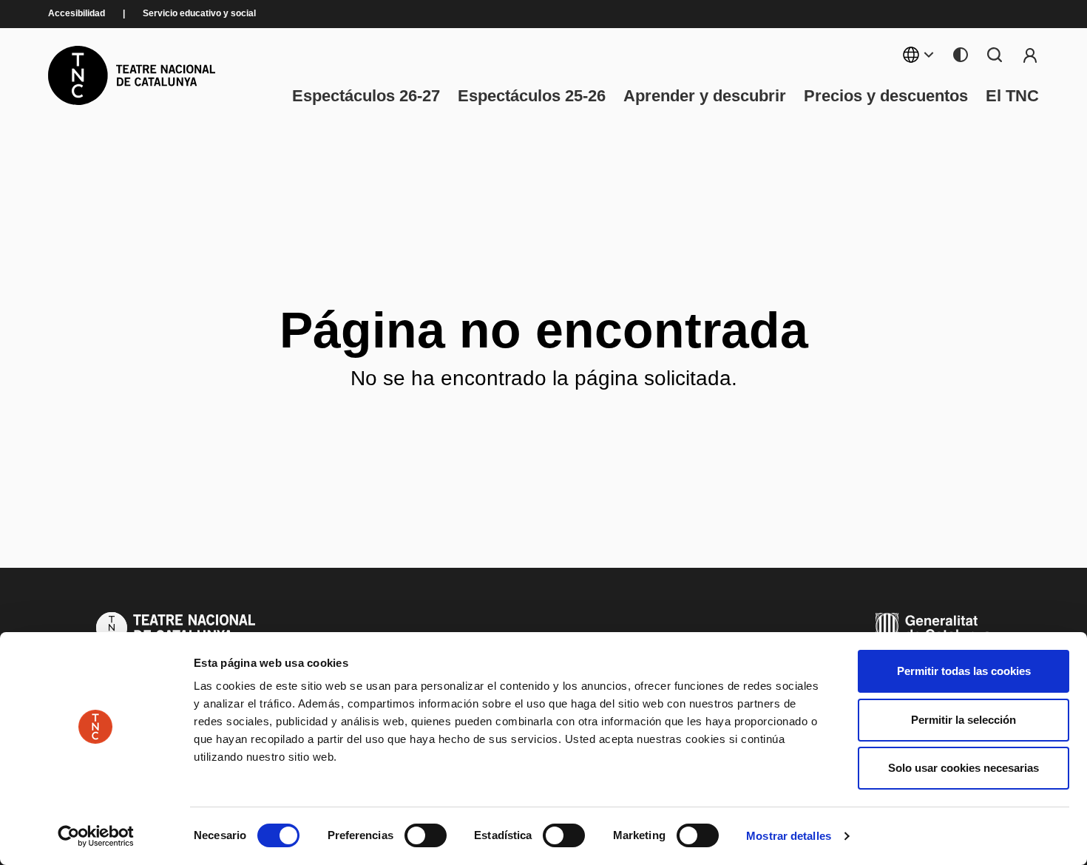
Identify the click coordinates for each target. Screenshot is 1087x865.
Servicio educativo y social (199, 13)
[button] (630, 748)
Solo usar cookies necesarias (963, 767)
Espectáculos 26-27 (366, 96)
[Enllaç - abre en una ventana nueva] (95, 836)
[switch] (425, 835)
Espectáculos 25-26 (532, 96)
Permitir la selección (963, 719)
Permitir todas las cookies (964, 671)
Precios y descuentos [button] (886, 96)
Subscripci (1030, 55)
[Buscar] (994, 55)
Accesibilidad (76, 13)
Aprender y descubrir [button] (704, 96)
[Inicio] (131, 75)
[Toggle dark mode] (960, 54)
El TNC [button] (1012, 96)
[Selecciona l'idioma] (918, 55)
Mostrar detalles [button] (788, 836)
